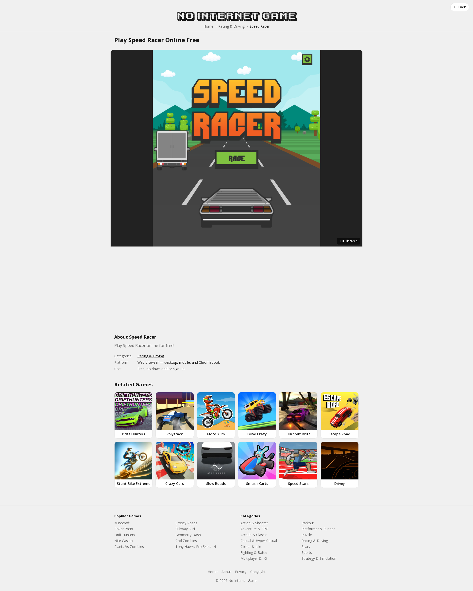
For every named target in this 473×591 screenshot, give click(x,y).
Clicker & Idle (250, 546)
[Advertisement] (236, 293)
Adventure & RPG (254, 528)
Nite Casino (123, 540)
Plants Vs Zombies (129, 546)
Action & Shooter (254, 523)
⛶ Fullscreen (348, 241)
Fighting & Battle (253, 552)
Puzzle (307, 534)
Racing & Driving (231, 26)
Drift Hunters (124, 534)
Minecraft (122, 523)
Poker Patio (123, 528)
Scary (306, 546)
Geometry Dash (188, 534)
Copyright (258, 571)
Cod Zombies (186, 540)
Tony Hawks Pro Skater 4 (195, 546)
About (226, 571)
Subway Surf (185, 528)
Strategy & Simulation (319, 558)
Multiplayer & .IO (253, 558)
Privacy (240, 571)
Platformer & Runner (318, 528)
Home (208, 26)
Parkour (308, 523)
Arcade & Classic (253, 534)
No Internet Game (236, 16)
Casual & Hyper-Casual (258, 540)
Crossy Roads (186, 523)
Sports (307, 552)
